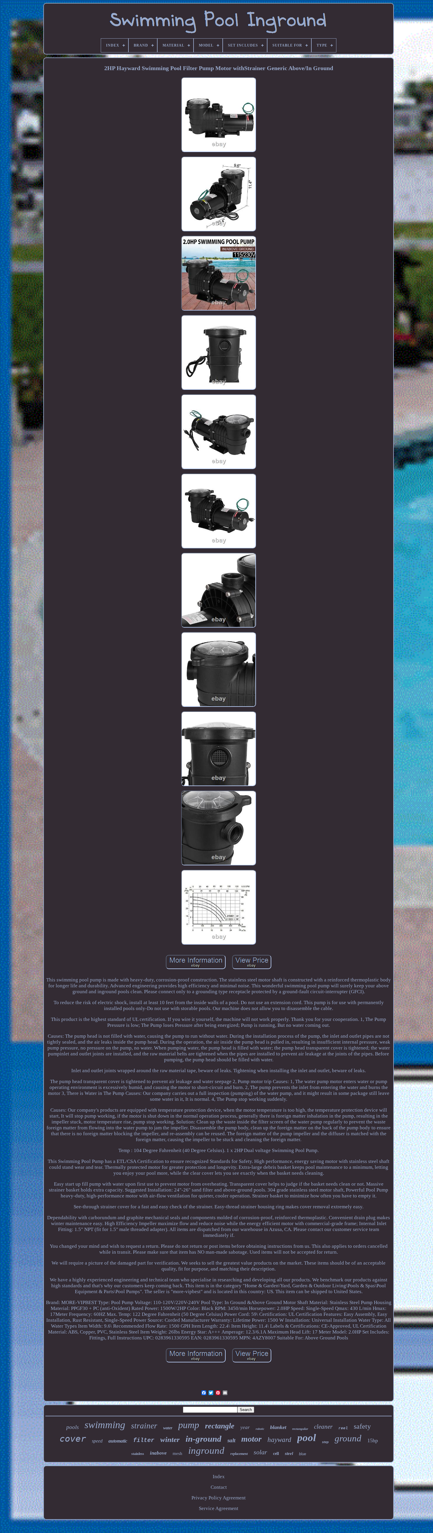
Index (219, 1476)
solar (260, 1452)
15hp (372, 1440)
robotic (260, 1428)
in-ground (204, 1438)
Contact (219, 1487)
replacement (239, 1454)
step (325, 1442)
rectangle (219, 1426)
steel (289, 1453)
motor (251, 1438)
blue (302, 1454)
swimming (105, 1424)
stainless (137, 1454)
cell (276, 1453)
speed (97, 1440)
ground (348, 1438)
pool (306, 1437)
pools (72, 1427)
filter (143, 1440)
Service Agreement (218, 1508)
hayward (279, 1439)
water (167, 1428)
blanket (278, 1427)
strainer (144, 1425)
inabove (158, 1453)
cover (73, 1438)
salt (231, 1440)
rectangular (300, 1428)
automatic (117, 1440)
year (245, 1427)
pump (188, 1425)
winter (170, 1439)
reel (343, 1428)
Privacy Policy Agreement (218, 1498)
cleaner (323, 1426)
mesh (177, 1453)
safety (362, 1426)
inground (206, 1450)
